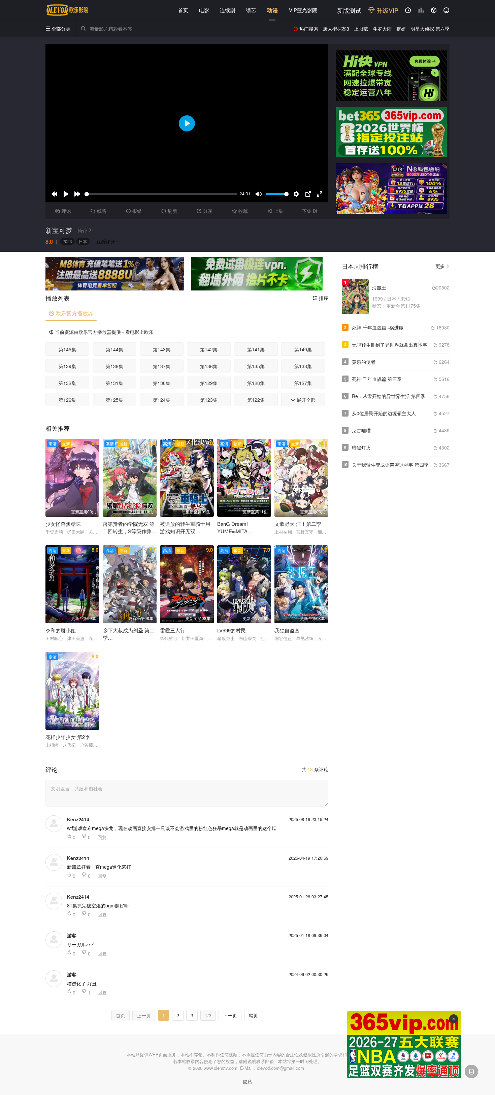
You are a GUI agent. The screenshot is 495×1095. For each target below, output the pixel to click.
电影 (204, 9)
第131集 (114, 383)
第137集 (161, 366)
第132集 (67, 383)
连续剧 (227, 9)
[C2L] (114, 273)
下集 (310, 210)
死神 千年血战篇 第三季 (377, 379)
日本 (83, 241)
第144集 (114, 349)
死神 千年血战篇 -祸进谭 (377, 327)
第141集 (256, 349)
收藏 (240, 210)
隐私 (247, 1081)
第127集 (303, 383)
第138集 (114, 366)
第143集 (161, 349)
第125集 (114, 399)
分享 (204, 210)
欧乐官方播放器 (71, 313)
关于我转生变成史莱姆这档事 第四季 (390, 464)
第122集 (256, 399)
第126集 (67, 399)
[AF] (404, 1044)
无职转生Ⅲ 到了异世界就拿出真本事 (389, 344)
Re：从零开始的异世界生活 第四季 (388, 396)
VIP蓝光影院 (303, 9)
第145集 (67, 349)
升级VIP (386, 10)
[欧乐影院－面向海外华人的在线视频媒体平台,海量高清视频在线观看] (67, 10)
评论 (63, 210)
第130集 (161, 383)
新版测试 (349, 10)
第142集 (209, 349)
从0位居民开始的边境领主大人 (384, 413)
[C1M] (391, 132)
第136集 (209, 366)
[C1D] (391, 188)
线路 (98, 210)
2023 (67, 241)
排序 (320, 298)
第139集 (67, 366)
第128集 (256, 383)
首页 (183, 9)
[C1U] (391, 75)
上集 (275, 210)
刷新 (169, 210)
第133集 (303, 366)
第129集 (209, 383)
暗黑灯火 (361, 447)
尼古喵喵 (361, 430)
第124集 (161, 399)
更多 (442, 266)
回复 (102, 837)
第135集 (256, 366)
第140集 (303, 349)
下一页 (230, 1015)
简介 (84, 230)
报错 (134, 210)
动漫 (272, 10)
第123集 (209, 399)
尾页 (253, 1015)
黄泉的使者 (363, 361)
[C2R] (257, 273)
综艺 (251, 9)
